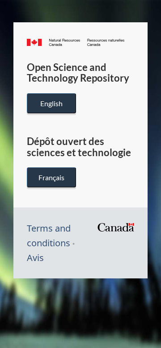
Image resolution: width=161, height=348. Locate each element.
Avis (35, 258)
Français (51, 177)
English (51, 103)
